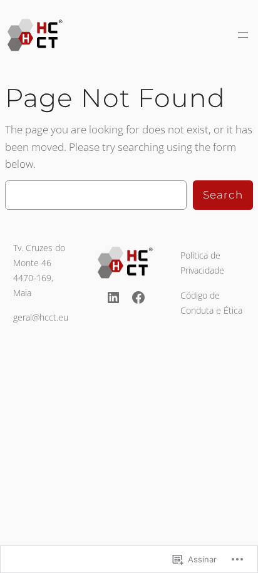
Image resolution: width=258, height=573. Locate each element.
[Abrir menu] (242, 35)
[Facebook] (138, 297)
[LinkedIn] (113, 297)
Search (223, 194)
